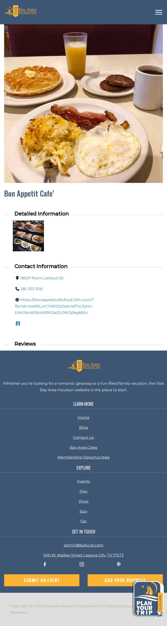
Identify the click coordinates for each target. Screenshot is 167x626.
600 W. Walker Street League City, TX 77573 (83, 555)
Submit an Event (42, 580)
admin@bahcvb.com (84, 545)
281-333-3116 (31, 289)
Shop (84, 501)
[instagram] (82, 565)
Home (84, 417)
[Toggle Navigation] (159, 12)
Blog (83, 427)
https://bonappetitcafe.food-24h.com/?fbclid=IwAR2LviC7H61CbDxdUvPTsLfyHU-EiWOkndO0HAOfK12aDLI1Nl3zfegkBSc (54, 306)
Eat (83, 521)
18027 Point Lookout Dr (42, 278)
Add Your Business (125, 580)
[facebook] (45, 565)
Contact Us (83, 437)
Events (83, 481)
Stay (83, 511)
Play (83, 491)
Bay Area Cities (83, 447)
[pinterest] (119, 565)
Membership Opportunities (84, 457)
